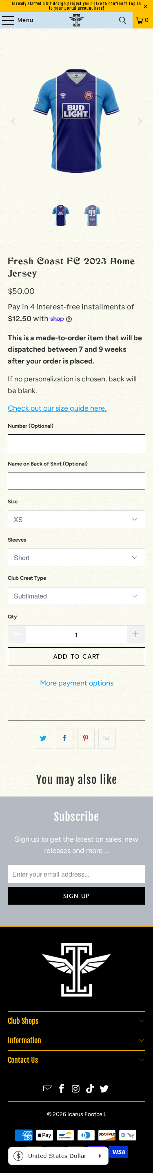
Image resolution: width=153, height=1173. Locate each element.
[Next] (139, 121)
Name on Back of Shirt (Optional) (48, 464)
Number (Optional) (30, 426)
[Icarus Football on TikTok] (90, 1089)
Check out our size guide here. (57, 408)
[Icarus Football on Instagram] (76, 1089)
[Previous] (13, 121)
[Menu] (4, 20)
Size (13, 501)
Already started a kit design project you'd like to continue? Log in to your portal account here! (76, 6)
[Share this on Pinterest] (86, 739)
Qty (12, 617)
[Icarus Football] (76, 20)
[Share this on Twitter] (43, 739)
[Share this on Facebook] (64, 739)
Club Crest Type (27, 578)
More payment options (76, 683)
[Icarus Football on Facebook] (62, 1089)
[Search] (123, 20)
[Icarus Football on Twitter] (104, 1089)
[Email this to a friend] (107, 739)
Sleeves (17, 540)
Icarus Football (86, 1114)
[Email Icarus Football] (48, 1089)
